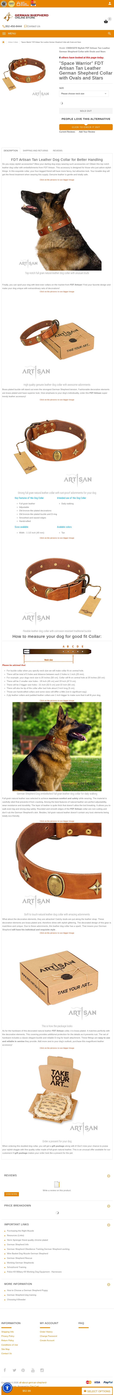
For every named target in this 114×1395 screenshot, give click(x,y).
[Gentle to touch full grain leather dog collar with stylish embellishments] (57, 867)
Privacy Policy (7, 1336)
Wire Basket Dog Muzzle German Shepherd (27, 1253)
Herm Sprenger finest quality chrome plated (27, 1240)
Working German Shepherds (20, 1262)
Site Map (5, 1349)
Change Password (48, 1336)
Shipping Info (7, 1332)
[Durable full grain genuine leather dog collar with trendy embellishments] (57, 337)
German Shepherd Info (18, 1244)
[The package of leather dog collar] (57, 979)
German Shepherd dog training (21, 1295)
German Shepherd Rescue (19, 1258)
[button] (108, 33)
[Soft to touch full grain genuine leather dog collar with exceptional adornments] (57, 226)
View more (11, 1194)
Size (61, 88)
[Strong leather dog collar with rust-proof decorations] (57, 445)
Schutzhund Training (16, 1267)
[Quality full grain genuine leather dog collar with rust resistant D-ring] (57, 584)
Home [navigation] (3, 42)
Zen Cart (34, 1386)
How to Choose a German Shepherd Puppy (27, 1290)
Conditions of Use (9, 1345)
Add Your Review (87, 132)
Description (11, 150)
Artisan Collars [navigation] (13, 42)
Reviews (57, 150)
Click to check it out (86, 127)
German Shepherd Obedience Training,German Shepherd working (38, 1249)
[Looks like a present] (57, 1094)
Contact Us (33, 26)
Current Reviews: (67, 132)
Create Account (47, 1340)
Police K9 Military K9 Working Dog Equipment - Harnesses (34, 1272)
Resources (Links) (15, 1235)
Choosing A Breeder (16, 1299)
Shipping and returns (35, 150)
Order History (46, 1332)
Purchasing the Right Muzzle (20, 1231)
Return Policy (7, 1340)
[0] (106, 23)
